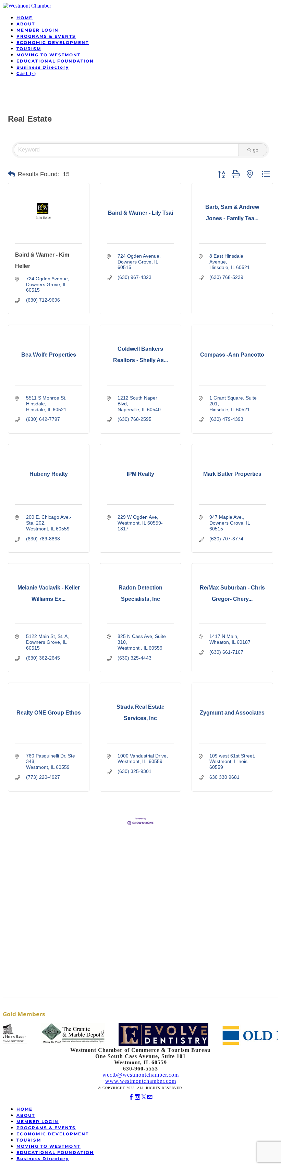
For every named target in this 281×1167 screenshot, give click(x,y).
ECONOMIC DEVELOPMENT (52, 42)
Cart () (26, 73)
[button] (11, 174)
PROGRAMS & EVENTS (46, 36)
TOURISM (28, 48)
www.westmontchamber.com (140, 1081)
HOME (24, 17)
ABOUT (25, 23)
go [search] (255, 150)
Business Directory (42, 67)
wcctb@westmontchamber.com (140, 1075)
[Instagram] (137, 1097)
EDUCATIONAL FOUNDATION (55, 61)
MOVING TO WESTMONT (48, 54)
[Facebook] (131, 1097)
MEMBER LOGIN (37, 30)
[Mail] (149, 1097)
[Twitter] (143, 1097)
